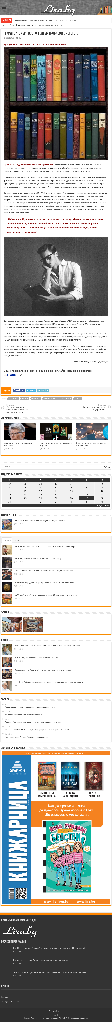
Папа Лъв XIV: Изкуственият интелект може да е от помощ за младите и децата (48, 682)
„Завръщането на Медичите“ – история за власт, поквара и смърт (42, 670)
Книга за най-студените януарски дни (94, 407)
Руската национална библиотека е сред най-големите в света (17, 408)
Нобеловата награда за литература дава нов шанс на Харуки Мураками (45, 583)
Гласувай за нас (56, 1011)
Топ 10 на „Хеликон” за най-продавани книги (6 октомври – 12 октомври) (45, 546)
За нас (4, 992)
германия (13, 399)
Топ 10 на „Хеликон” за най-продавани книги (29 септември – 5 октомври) (45, 595)
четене (78, 399)
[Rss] (55, 1015)
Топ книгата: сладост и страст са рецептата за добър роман (39, 521)
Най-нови (6, 540)
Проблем (36, 399)
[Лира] (58, 7)
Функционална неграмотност (57, 399)
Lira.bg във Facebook (10, 1001)
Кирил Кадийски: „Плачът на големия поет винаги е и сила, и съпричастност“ (45, 20)
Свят (12, 25)
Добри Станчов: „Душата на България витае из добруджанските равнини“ (46, 571)
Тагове (16, 540)
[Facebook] (57, 1015)
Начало (4, 25)
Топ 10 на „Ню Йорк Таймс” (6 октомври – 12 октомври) (37, 558)
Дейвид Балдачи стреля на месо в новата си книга (36, 658)
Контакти (5, 997)
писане (25, 399)
